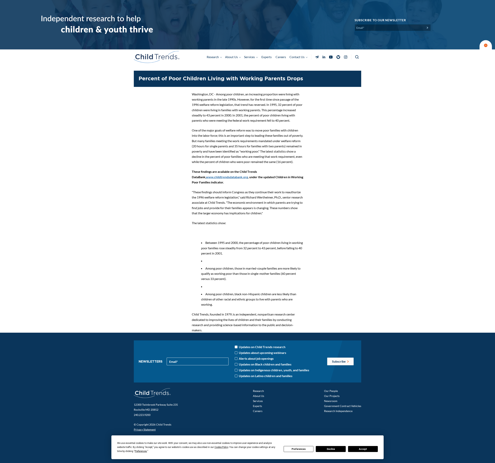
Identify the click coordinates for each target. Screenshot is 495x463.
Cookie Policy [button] (221, 447)
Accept (363, 449)
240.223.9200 (142, 414)
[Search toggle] (357, 57)
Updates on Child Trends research (262, 347)
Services (258, 401)
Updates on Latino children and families (265, 376)
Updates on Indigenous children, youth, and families (274, 370)
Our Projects (332, 396)
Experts (266, 57)
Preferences (299, 449)
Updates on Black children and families (265, 364)
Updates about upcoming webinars (262, 352)
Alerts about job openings (256, 358)
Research (258, 391)
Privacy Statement (145, 429)
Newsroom (330, 401)
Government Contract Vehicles (342, 406)
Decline (331, 449)
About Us (258, 396)
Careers (281, 57)
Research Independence (338, 411)
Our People (331, 391)
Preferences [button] (141, 451)
